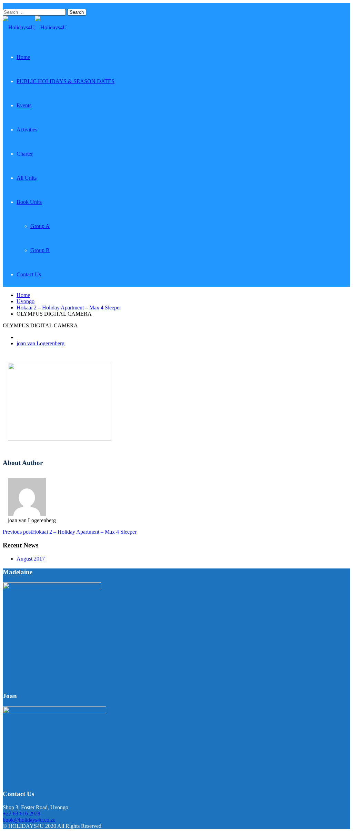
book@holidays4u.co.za (29, 820)
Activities (27, 129)
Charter (25, 154)
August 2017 (31, 559)
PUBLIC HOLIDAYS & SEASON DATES (65, 81)
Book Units (29, 202)
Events (24, 105)
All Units (27, 178)
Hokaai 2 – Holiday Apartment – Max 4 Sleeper (69, 307)
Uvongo (25, 301)
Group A (40, 226)
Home (23, 57)
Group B (40, 250)
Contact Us (29, 274)
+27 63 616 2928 (21, 813)
